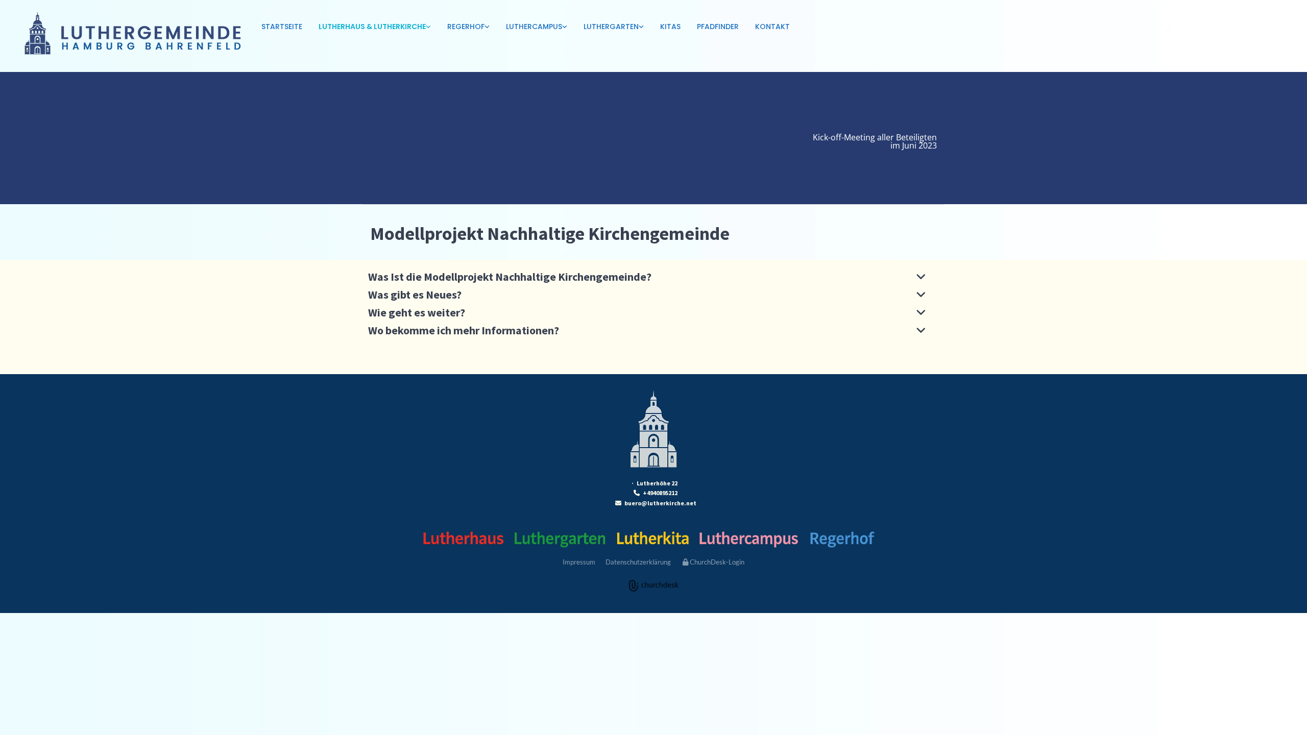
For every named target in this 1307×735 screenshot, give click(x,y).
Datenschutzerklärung (638, 562)
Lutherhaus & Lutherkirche (372, 26)
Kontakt (772, 26)
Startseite (281, 26)
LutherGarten (611, 26)
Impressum (579, 562)
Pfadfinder (718, 26)
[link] (374, 27)
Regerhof (466, 26)
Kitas (670, 26)
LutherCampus (534, 26)
